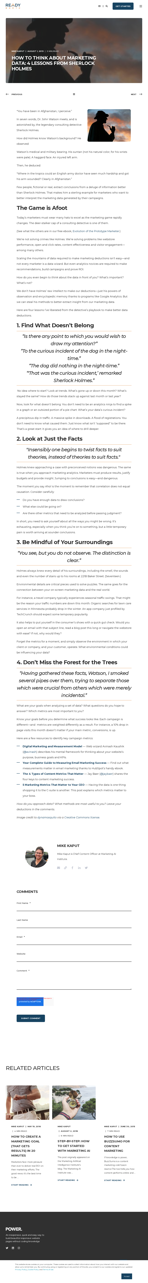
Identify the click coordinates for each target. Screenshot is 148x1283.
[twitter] (8, 1248)
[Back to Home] (13, 6)
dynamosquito (47, 817)
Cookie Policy (33, 1269)
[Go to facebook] (72, 867)
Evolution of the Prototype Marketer (96, 231)
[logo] (14, 1229)
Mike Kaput (18, 51)
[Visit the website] (65, 867)
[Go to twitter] (85, 867)
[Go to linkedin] (79, 867)
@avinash (30, 752)
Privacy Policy (21, 1269)
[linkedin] (13, 1248)
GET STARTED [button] (123, 6)
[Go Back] (74, 94)
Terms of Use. (48, 1269)
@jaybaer (106, 773)
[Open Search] (107, 6)
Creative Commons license (81, 817)
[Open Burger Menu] (141, 6)
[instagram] (18, 1248)
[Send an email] (59, 867)
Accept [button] (127, 1276)
